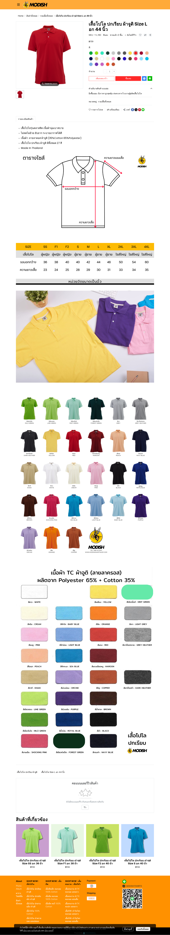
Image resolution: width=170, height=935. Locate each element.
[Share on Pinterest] (139, 109)
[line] (124, 882)
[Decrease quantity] (105, 71)
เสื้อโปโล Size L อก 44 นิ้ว (53, 772)
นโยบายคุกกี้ (48, 930)
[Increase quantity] (114, 71)
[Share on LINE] (143, 109)
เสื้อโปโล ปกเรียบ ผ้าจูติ (27, 772)
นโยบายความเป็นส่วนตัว (32, 930)
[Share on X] (136, 109)
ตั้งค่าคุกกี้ (128, 929)
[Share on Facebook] (132, 109)
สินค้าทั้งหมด (31, 16)
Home (20, 16)
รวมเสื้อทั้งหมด (46, 16)
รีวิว (85, 807)
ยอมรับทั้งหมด (143, 929)
